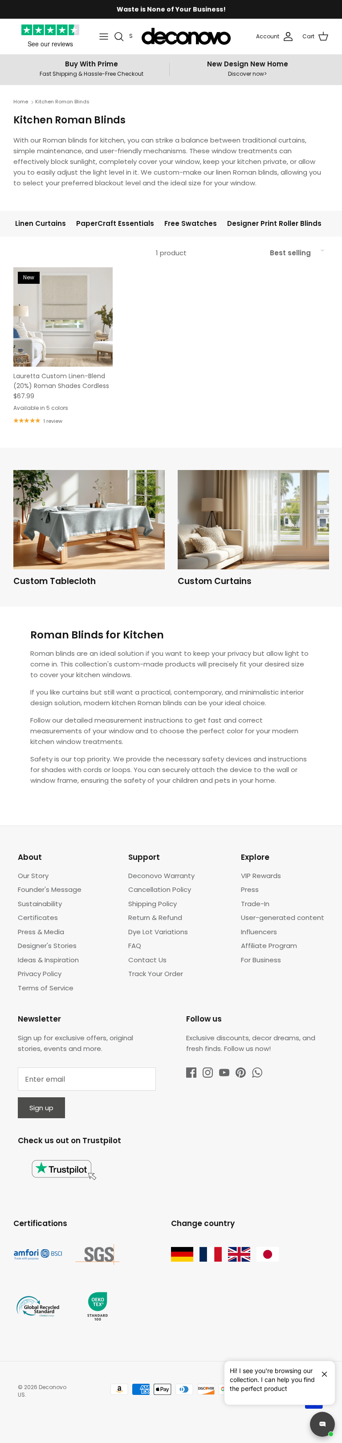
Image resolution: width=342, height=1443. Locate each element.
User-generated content (282, 917)
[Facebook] (191, 1072)
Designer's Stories (47, 945)
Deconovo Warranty (161, 875)
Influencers (259, 931)
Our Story (33, 875)
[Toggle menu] (104, 36)
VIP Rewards (261, 875)
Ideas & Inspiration (48, 960)
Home (20, 102)
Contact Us (147, 960)
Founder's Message (49, 889)
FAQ (134, 945)
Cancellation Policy (159, 889)
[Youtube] (224, 1072)
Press (250, 889)
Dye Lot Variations (158, 931)
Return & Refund (155, 917)
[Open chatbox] (322, 1424)
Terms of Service (45, 988)
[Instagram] (208, 1072)
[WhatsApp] (257, 1072)
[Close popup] (321, 1370)
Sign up (41, 1107)
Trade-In (255, 903)
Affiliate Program (269, 945)
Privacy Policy (39, 973)
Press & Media (41, 931)
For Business (261, 960)
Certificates (38, 917)
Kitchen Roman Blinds (62, 102)
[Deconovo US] (186, 36)
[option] (89, 530)
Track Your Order (155, 973)
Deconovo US (42, 1390)
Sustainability (40, 903)
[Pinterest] (241, 1072)
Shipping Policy (152, 903)
